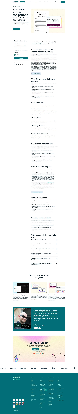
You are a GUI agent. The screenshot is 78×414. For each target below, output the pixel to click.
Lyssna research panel (50, 182)
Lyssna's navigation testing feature (37, 43)
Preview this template (36, 73)
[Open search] (55, 2)
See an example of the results (37, 192)
